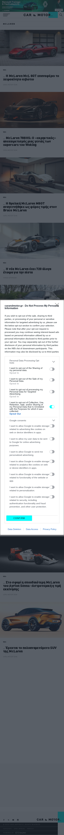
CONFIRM (19, 518)
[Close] (58, 306)
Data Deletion (14, 529)
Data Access (32, 529)
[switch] (52, 369)
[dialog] (32, 417)
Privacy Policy (49, 529)
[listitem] (32, 361)
